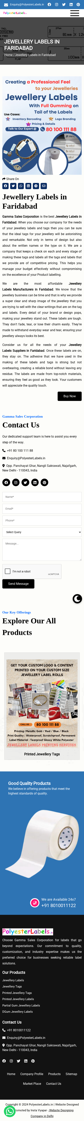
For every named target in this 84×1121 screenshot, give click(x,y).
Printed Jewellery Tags (42, 754)
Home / (9, 55)
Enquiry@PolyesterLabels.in (27, 4)
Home (11, 1074)
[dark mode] (77, 598)
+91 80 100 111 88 (20, 450)
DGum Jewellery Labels (17, 1011)
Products (54, 1074)
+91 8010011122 (58, 905)
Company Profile (31, 1074)
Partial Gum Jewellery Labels (21, 1005)
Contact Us (53, 1084)
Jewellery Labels (13, 980)
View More (42, 717)
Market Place (32, 1084)
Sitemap (71, 1074)
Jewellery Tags (12, 986)
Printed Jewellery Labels (18, 999)
